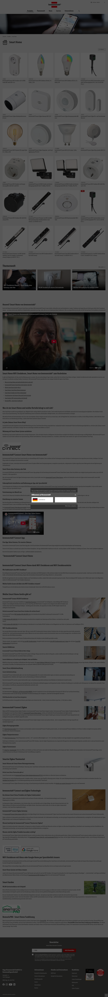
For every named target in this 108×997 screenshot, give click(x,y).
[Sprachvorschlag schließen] (75, 495)
